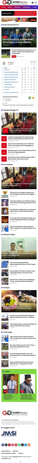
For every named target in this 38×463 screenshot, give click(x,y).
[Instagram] (12, 444)
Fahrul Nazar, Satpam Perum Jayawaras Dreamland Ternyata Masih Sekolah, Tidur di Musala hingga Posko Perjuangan (23, 210)
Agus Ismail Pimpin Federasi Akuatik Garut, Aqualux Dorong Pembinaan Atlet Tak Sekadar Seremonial (23, 227)
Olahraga (5, 37)
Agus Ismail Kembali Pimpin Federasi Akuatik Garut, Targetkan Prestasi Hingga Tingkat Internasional (21, 363)
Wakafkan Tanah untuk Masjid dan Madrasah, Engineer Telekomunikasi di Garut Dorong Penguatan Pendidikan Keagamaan (27, 397)
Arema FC (6, 89)
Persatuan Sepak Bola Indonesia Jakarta (11, 74)
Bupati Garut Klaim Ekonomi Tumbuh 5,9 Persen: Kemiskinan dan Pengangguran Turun (21, 144)
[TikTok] (22, 444)
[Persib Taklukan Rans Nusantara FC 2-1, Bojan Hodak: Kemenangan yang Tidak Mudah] (5, 53)
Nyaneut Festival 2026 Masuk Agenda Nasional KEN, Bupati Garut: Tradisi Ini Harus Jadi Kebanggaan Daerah (22, 316)
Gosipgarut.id (16, 457)
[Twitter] (6, 444)
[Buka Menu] (32, 3)
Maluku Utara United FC (10, 79)
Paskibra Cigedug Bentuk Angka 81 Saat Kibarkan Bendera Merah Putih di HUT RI (21, 138)
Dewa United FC (8, 84)
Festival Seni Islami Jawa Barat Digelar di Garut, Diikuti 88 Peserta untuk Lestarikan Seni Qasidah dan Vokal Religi (23, 325)
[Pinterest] (9, 444)
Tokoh (5, 391)
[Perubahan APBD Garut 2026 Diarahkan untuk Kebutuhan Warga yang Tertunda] (4, 202)
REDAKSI (15, 451)
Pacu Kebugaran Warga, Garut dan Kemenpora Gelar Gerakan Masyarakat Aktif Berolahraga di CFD (23, 354)
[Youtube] (15, 444)
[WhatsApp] (19, 444)
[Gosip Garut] (14, 2)
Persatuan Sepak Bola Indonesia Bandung (11, 72)
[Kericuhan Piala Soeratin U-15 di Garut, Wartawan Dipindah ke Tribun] (4, 346)
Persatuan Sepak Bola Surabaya (11, 77)
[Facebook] (2, 444)
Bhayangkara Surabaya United (11, 82)
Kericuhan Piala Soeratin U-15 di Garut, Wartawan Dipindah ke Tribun (22, 346)
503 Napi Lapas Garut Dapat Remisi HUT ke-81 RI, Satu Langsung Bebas (22, 151)
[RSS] (29, 444)
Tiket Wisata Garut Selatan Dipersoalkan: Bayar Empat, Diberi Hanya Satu (21, 158)
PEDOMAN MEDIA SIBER (8, 453)
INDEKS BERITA (5, 451)
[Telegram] (25, 444)
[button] (35, 3)
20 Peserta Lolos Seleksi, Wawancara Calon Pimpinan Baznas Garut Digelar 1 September (22, 193)
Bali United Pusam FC (9, 87)
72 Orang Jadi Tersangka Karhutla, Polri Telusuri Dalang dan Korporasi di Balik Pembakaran (16, 13)
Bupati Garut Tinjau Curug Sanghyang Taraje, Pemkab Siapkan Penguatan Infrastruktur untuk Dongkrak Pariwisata (23, 280)
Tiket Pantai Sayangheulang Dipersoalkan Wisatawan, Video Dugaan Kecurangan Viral (23, 263)
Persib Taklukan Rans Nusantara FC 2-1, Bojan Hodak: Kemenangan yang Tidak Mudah (24, 51)
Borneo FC (7, 69)
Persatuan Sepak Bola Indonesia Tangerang (11, 92)
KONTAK (20, 453)
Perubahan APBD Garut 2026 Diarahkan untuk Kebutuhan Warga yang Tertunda (23, 202)
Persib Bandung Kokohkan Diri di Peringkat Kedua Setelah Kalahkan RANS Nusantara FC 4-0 (18, 41)
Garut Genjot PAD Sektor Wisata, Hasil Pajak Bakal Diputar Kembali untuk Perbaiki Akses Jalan (22, 272)
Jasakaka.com (6, 458)
